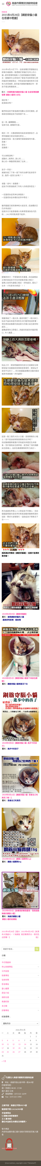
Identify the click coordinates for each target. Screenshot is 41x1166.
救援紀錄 (4, 12)
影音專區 (5, 984)
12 (13, 1044)
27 (19, 1052)
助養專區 (5, 975)
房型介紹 (5, 993)
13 (19, 1044)
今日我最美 (6, 962)
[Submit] (37, 949)
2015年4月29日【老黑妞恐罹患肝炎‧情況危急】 (30, 934)
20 (19, 1048)
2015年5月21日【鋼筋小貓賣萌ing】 (17, 859)
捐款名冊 (5, 997)
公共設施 (5, 971)
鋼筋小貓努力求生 (13, 95)
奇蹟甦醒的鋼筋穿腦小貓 (17, 92)
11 (8, 1044)
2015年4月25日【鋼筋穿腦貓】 (15, 614)
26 (13, 1052)
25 (8, 1052)
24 (3, 1052)
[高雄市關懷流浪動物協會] (22, 4)
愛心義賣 (5, 988)
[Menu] (3, 4)
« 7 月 (4, 1061)
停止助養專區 (7, 967)
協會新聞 (5, 980)
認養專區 (5, 1010)
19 (13, 1048)
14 (25, 1044)
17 (3, 1048)
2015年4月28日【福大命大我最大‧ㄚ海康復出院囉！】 (11, 934)
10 (3, 1044)
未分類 (4, 1006)
